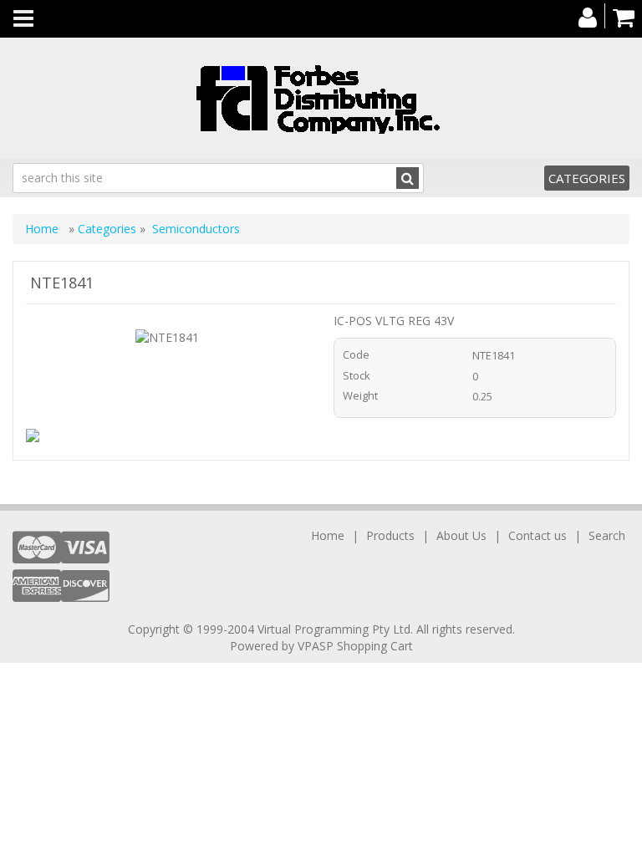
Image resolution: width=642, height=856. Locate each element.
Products (390, 535)
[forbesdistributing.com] (321, 98)
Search (606, 535)
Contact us (537, 535)
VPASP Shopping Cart (355, 646)
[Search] (407, 178)
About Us (461, 535)
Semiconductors (196, 229)
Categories (586, 178)
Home (43, 229)
